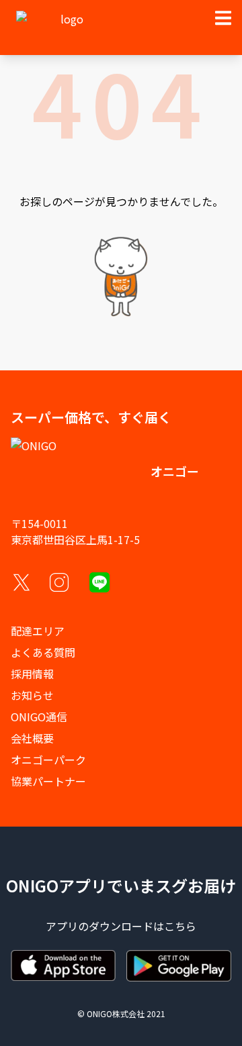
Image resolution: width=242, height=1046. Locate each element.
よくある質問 (43, 652)
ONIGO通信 (39, 717)
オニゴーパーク (48, 759)
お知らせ (32, 695)
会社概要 (32, 738)
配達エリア (38, 631)
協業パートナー (48, 781)
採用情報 (32, 674)
